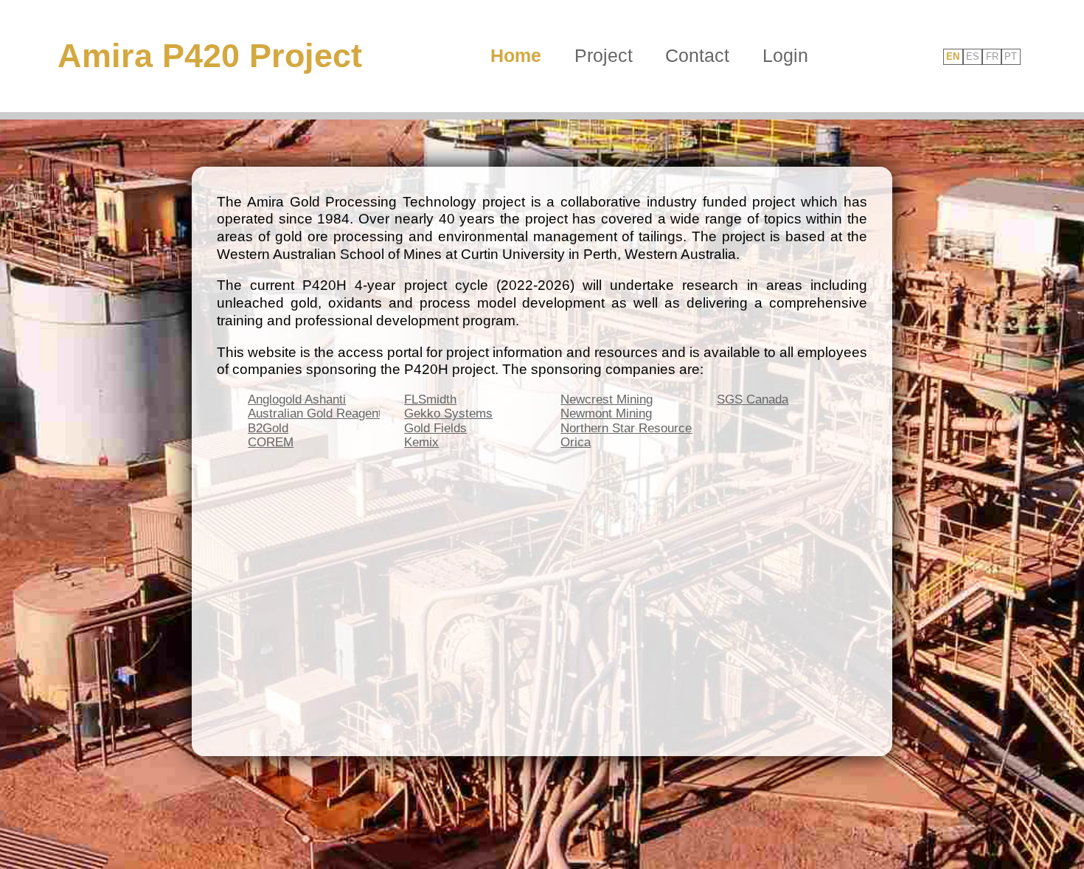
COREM (270, 442)
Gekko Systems (448, 413)
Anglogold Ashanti (297, 399)
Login (785, 55)
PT (1010, 57)
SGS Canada (752, 399)
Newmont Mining (606, 413)
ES (972, 57)
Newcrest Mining (606, 399)
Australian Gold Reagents (318, 413)
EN (952, 57)
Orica (575, 442)
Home (515, 55)
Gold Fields (435, 428)
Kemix (421, 442)
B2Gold (268, 428)
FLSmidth (430, 399)
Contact (697, 55)
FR (992, 57)
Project (603, 55)
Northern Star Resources (629, 428)
